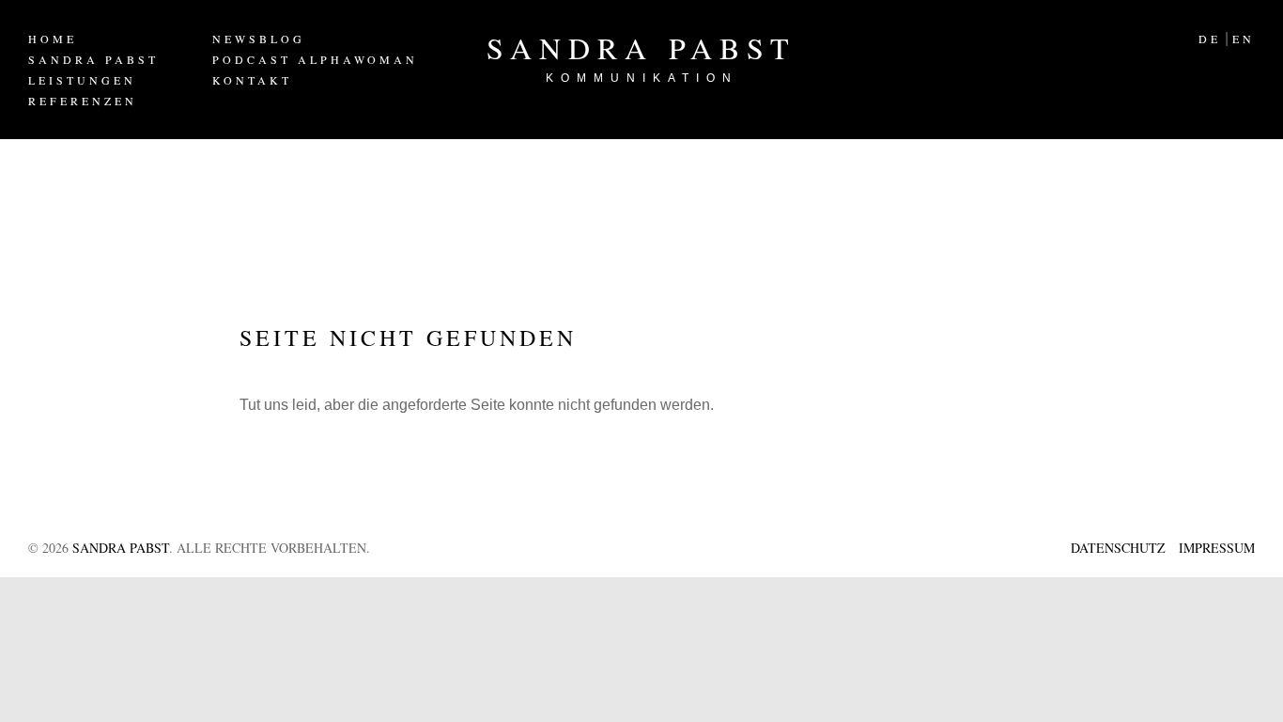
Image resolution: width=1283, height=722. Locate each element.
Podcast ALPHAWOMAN (315, 59)
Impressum (1217, 548)
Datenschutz (1118, 548)
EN (1243, 38)
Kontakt (252, 79)
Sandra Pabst (641, 56)
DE (1209, 38)
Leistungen (82, 79)
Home (52, 38)
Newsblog (258, 38)
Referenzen (82, 100)
